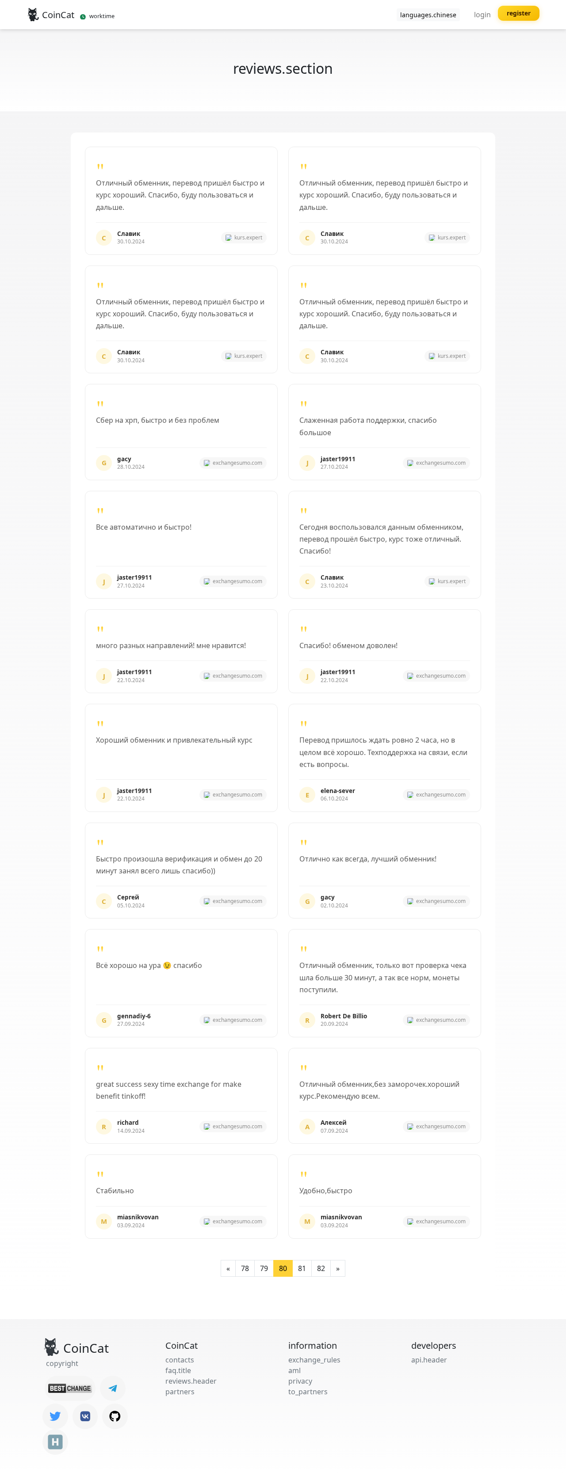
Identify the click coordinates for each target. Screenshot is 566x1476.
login (482, 14)
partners (180, 1391)
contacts (179, 1360)
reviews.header (191, 1381)
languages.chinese (428, 15)
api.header (429, 1360)
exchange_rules (314, 1360)
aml (294, 1370)
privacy (300, 1381)
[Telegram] (113, 1388)
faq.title (178, 1370)
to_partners (308, 1391)
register (519, 13)
